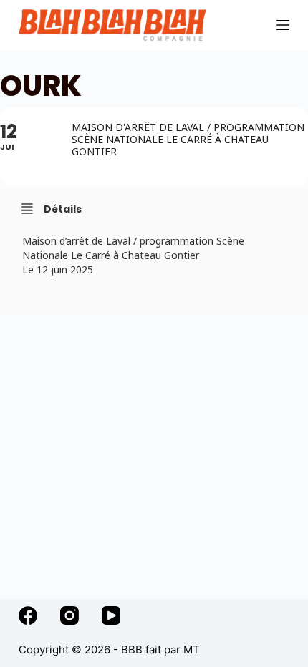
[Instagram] (69, 615)
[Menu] (282, 25)
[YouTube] (111, 615)
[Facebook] (28, 615)
